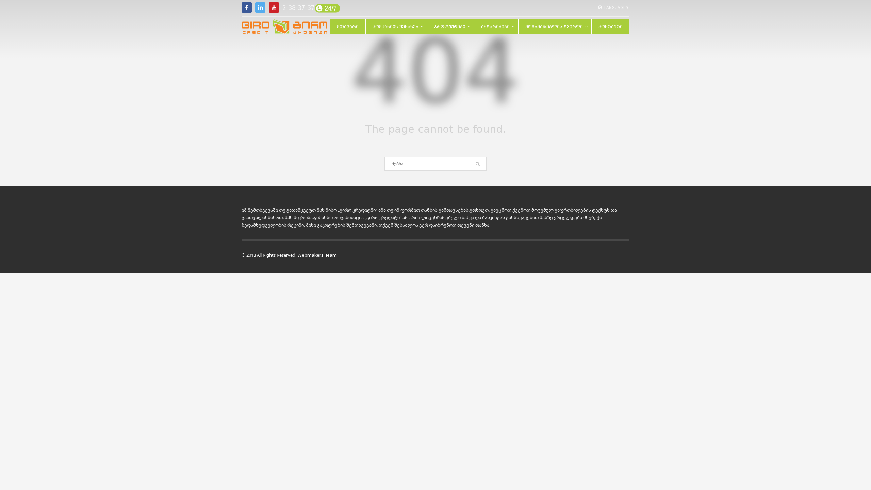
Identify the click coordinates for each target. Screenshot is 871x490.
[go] (478, 164)
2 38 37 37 (298, 8)
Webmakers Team (317, 255)
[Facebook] (247, 7)
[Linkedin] (260, 7)
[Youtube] (274, 7)
